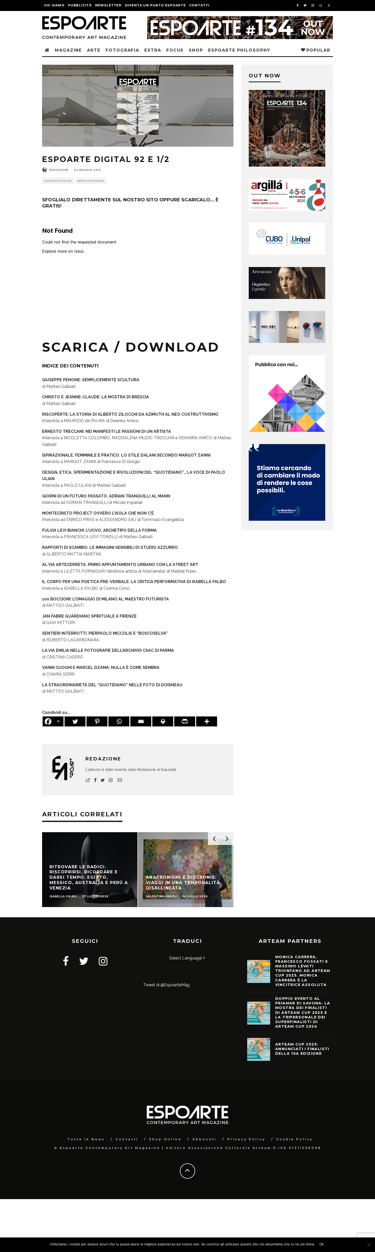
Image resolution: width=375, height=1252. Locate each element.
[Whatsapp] (118, 721)
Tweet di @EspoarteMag (166, 984)
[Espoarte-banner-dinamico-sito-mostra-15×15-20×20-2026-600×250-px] (287, 341)
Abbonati (204, 1139)
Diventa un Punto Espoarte (155, 5)
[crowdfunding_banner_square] (287, 519)
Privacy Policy (246, 1139)
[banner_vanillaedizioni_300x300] (287, 430)
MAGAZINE (68, 50)
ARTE (94, 50)
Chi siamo (54, 5)
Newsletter (108, 5)
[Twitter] (75, 721)
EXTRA (152, 50)
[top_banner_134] (240, 19)
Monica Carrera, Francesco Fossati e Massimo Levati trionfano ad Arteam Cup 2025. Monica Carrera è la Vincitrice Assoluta (302, 971)
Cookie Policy (294, 1139)
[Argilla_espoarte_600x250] (287, 209)
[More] (206, 721)
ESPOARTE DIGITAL (58, 181)
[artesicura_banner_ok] (287, 297)
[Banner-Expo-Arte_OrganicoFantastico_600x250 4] (287, 253)
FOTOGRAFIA (122, 50)
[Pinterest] (96, 721)
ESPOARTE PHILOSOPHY (239, 50)
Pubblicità (80, 5)
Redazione (59, 170)
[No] (368, 1244)
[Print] (162, 721)
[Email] (140, 721)
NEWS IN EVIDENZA (90, 181)
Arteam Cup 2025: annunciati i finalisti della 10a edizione (302, 1049)
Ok (321, 1244)
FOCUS (175, 50)
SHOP (196, 50)
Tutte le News (86, 1139)
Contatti (199, 5)
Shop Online (165, 1139)
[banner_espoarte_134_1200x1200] (287, 165)
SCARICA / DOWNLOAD (131, 347)
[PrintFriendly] (184, 721)
